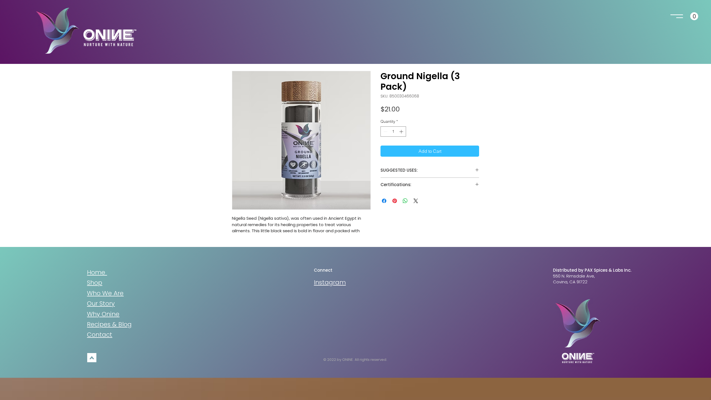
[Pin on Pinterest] (394, 201)
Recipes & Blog (109, 324)
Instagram (330, 282)
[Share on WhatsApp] (405, 201)
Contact (99, 334)
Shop (94, 282)
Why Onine (103, 314)
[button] (676, 16)
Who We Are (105, 293)
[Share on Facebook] (384, 201)
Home (97, 272)
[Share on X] (415, 201)
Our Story (101, 303)
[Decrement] (384, 131)
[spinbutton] (393, 131)
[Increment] (401, 131)
